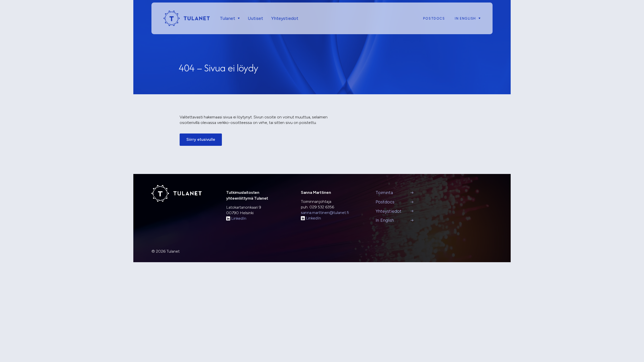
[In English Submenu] (478, 18)
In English (465, 18)
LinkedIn (238, 218)
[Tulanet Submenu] (237, 18)
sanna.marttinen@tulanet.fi (325, 212)
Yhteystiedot (284, 18)
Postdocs (434, 18)
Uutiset (255, 18)
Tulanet (227, 18)
